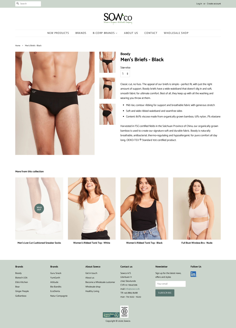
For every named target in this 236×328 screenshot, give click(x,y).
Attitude (54, 282)
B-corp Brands (104, 33)
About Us (131, 33)
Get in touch (91, 273)
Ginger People (22, 291)
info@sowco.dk (132, 289)
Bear (17, 287)
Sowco (127, 321)
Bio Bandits (55, 287)
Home (17, 45)
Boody (18, 273)
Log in (199, 4)
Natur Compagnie (58, 296)
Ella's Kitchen (21, 282)
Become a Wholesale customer (100, 282)
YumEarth (55, 278)
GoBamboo (20, 296)
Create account (214, 4)
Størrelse (125, 67)
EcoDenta (55, 291)
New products (58, 33)
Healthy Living (92, 291)
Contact (150, 33)
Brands (80, 33)
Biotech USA (21, 278)
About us (89, 278)
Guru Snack (55, 273)
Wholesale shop (176, 33)
